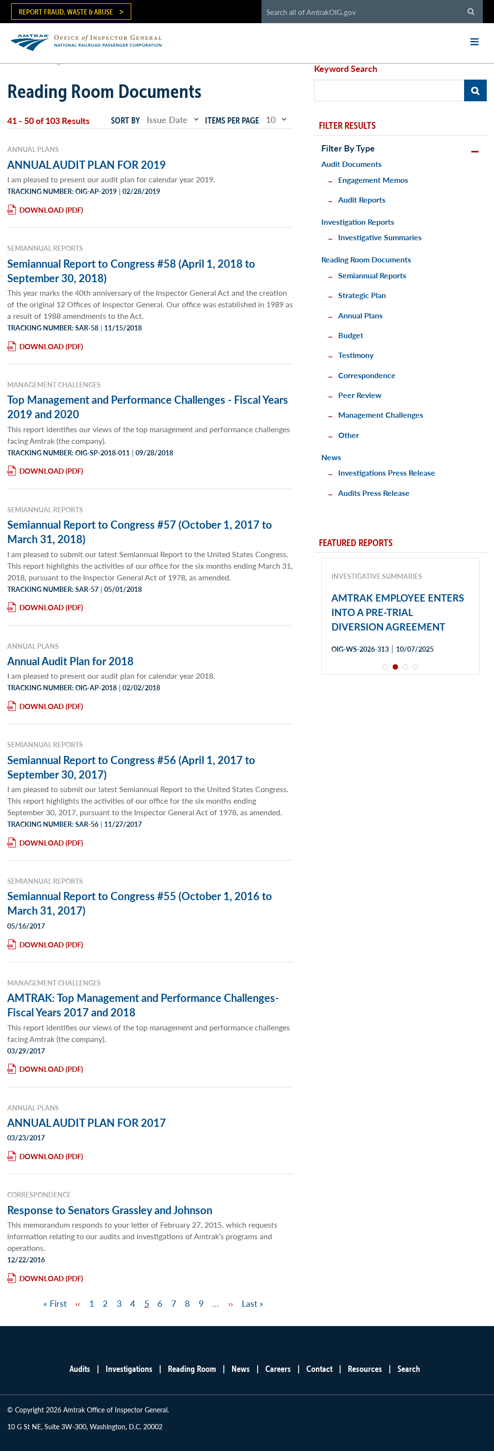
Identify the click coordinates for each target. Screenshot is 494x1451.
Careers (278, 1369)
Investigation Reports (357, 221)
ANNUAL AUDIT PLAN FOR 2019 (86, 164)
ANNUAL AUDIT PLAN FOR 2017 (86, 1122)
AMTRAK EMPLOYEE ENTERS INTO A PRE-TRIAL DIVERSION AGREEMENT (397, 612)
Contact (319, 1369)
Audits (79, 1369)
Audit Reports (361, 199)
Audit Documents (351, 163)
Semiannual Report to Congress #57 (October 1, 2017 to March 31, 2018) (139, 532)
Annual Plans (360, 315)
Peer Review (360, 394)
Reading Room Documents (366, 259)
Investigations (129, 1369)
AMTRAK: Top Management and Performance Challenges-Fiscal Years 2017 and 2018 (143, 1005)
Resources (365, 1369)
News (331, 457)
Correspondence (367, 375)
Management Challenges (380, 414)
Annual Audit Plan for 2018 (70, 661)
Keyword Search (345, 68)
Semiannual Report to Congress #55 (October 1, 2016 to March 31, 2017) (139, 903)
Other (348, 434)
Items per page (232, 120)
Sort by (125, 120)
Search (409, 1369)
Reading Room (192, 1369)
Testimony (355, 354)
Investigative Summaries (380, 237)
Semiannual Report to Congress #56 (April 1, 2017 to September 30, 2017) (131, 767)
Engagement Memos (373, 179)
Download (41, 210)
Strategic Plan (362, 295)
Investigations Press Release (386, 472)
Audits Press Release (374, 492)
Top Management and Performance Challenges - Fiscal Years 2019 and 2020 (147, 407)
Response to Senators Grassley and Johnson (109, 1210)
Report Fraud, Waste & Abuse (66, 11)
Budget (350, 335)
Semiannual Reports (372, 275)
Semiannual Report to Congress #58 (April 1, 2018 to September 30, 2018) (131, 271)
